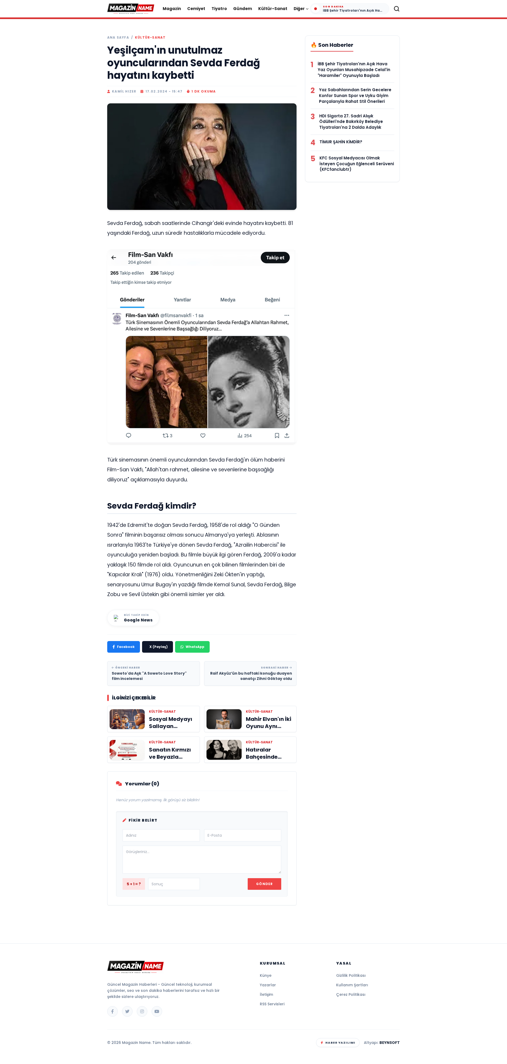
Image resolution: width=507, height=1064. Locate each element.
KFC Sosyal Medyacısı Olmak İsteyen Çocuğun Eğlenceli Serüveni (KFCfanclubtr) (357, 163)
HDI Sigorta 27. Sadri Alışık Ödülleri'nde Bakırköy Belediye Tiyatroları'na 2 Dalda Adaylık (351, 121)
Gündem (242, 8)
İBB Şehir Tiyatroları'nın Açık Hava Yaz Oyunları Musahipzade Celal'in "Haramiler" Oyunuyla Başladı (354, 69)
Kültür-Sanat (272, 8)
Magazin (172, 8)
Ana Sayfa (118, 37)
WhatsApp (195, 646)
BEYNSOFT (389, 1042)
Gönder (264, 884)
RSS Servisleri (272, 1004)
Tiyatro (219, 8)
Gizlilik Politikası (351, 975)
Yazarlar (268, 985)
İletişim (266, 994)
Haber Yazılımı (340, 1042)
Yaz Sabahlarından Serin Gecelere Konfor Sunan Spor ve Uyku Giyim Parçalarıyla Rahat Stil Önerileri (355, 95)
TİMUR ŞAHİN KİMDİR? (341, 142)
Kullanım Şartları (352, 985)
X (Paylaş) (158, 646)
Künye (265, 975)
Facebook (126, 646)
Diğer (299, 8)
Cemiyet (196, 8)
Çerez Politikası (350, 994)
